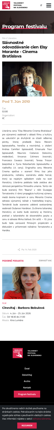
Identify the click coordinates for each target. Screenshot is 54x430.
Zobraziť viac (45, 260)
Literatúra (12, 38)
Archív (27, 381)
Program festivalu (27, 394)
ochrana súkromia (41, 418)
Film (4, 38)
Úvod (27, 368)
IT (41, 5)
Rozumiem (27, 425)
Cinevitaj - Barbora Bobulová (23, 308)
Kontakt (27, 387)
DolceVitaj (27, 375)
